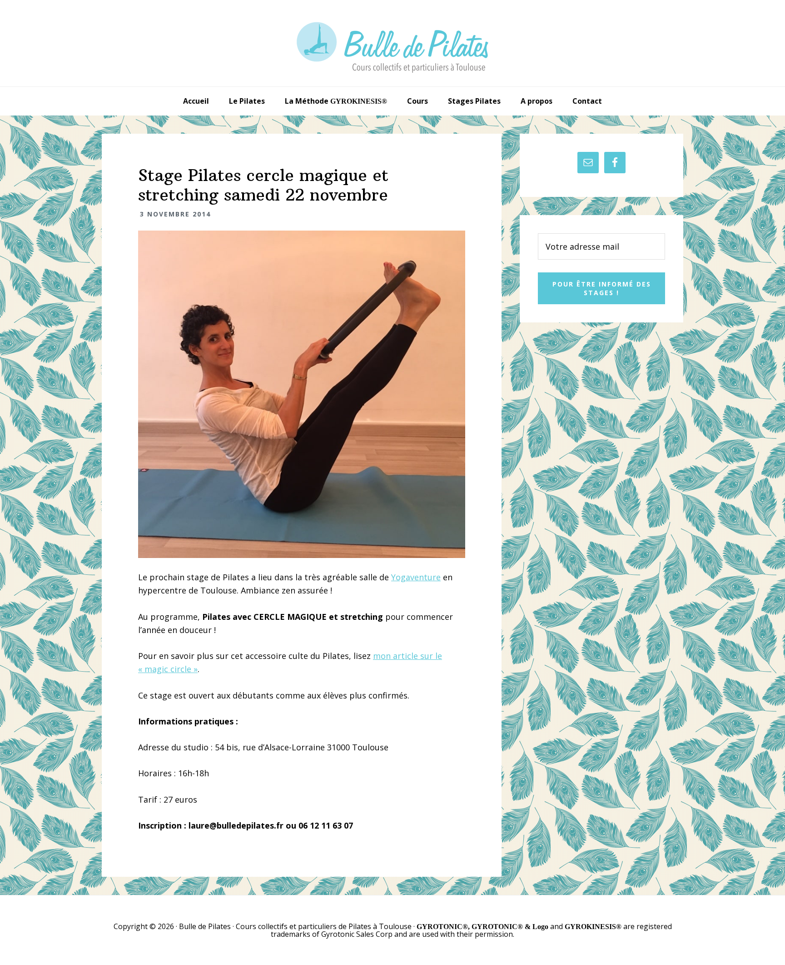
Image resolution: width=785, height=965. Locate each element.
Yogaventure (416, 577)
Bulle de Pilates (392, 43)
